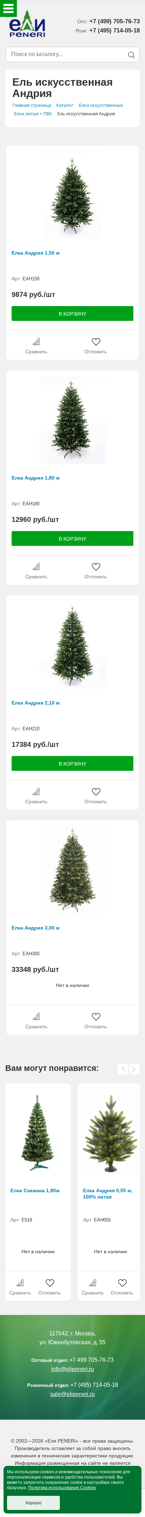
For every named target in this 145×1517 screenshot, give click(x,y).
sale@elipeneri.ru (72, 1394)
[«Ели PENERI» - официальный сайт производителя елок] (26, 24)
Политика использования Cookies (62, 1487)
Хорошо (33, 1502)
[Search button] (131, 54)
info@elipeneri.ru (72, 1369)
